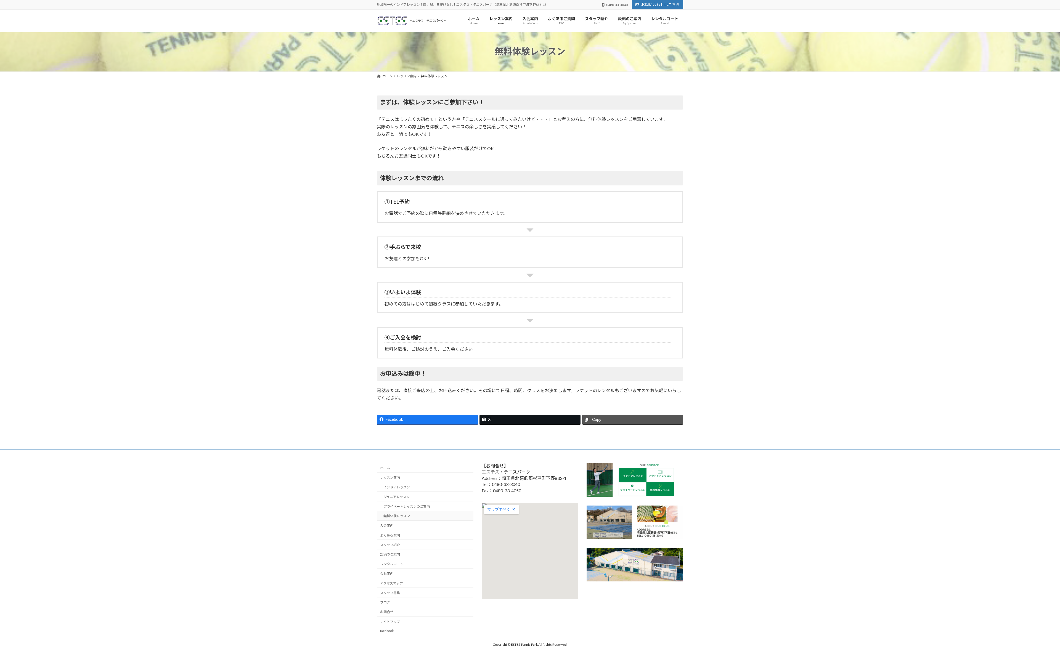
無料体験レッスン (396, 516)
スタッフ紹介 (390, 545)
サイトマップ (390, 622)
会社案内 (386, 573)
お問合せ (386, 612)
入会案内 (386, 525)
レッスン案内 (390, 477)
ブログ (385, 602)
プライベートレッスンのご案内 (406, 506)
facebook (387, 631)
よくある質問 (390, 535)
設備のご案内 (390, 554)
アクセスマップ (391, 583)
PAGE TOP (1032, 629)
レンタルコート (391, 564)
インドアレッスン (396, 487)
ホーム (385, 468)
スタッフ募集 (390, 593)
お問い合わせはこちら (660, 4)
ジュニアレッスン (396, 497)
